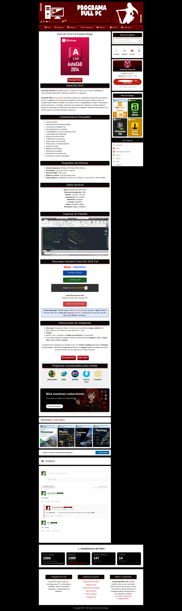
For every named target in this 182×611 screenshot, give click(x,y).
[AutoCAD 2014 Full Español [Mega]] (120, 108)
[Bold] (49, 479)
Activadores (119, 145)
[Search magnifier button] (139, 41)
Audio (117, 161)
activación (70, 313)
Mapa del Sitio (91, 585)
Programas (60, 27)
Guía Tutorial (79, 310)
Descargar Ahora (74, 80)
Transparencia (91, 597)
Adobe (118, 148)
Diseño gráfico (59, 420)
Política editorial (91, 594)
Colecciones (127, 27)
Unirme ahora (103, 452)
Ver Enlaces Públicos (75, 273)
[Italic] (52, 479)
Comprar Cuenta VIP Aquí (75, 304)
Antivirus (118, 158)
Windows (102, 27)
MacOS (114, 27)
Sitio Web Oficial (131, 82)
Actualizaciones (88, 27)
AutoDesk (131, 73)
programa (60, 98)
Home (49, 27)
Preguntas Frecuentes (91, 582)
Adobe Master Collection (123, 151)
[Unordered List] (54, 479)
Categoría (72, 27)
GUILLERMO (64, 509)
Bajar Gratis (82, 358)
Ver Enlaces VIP (75, 280)
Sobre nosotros (91, 591)
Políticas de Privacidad (91, 588)
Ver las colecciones (54, 406)
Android (118, 155)
